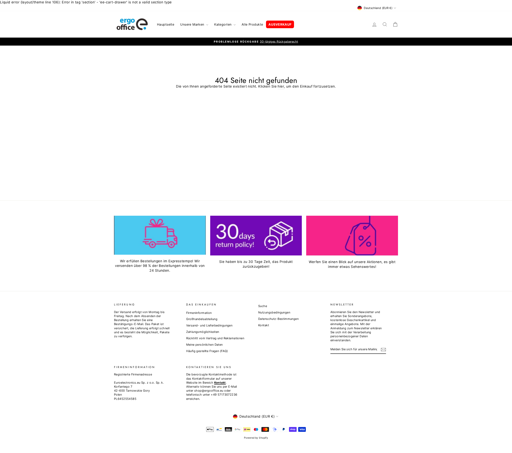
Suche (262, 306)
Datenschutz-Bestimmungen (278, 318)
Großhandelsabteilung (202, 319)
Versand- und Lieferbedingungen (209, 325)
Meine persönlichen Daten (204, 344)
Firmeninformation (199, 312)
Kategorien (223, 24)
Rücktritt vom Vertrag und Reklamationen (215, 338)
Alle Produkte (252, 24)
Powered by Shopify (256, 437)
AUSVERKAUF (279, 24)
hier (281, 86)
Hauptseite (165, 24)
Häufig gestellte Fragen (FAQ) (207, 351)
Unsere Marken (192, 24)
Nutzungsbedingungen (274, 312)
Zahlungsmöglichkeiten (202, 331)
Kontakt (263, 325)
